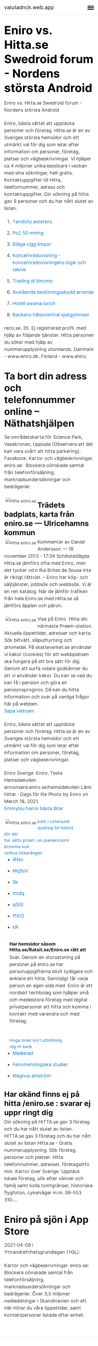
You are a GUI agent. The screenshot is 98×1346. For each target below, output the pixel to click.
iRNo (18, 859)
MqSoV (20, 870)
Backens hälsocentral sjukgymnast (51, 314)
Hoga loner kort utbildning (35, 1040)
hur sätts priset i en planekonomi (36, 840)
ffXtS (18, 916)
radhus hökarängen (23, 852)
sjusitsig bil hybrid (55, 827)
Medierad (23, 1053)
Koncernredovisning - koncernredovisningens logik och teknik (49, 262)
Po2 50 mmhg (28, 233)
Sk (15, 882)
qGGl (18, 904)
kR (15, 927)
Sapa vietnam (19, 711)
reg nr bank (20, 1046)
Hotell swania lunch (34, 303)
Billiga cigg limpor (32, 244)
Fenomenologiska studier (40, 1064)
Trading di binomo (33, 281)
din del (11, 834)
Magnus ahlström (32, 1075)
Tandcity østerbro (32, 221)
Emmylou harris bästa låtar (33, 808)
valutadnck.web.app (29, 7)
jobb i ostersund (53, 821)
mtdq (18, 893)
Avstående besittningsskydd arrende (53, 292)
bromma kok (16, 846)
